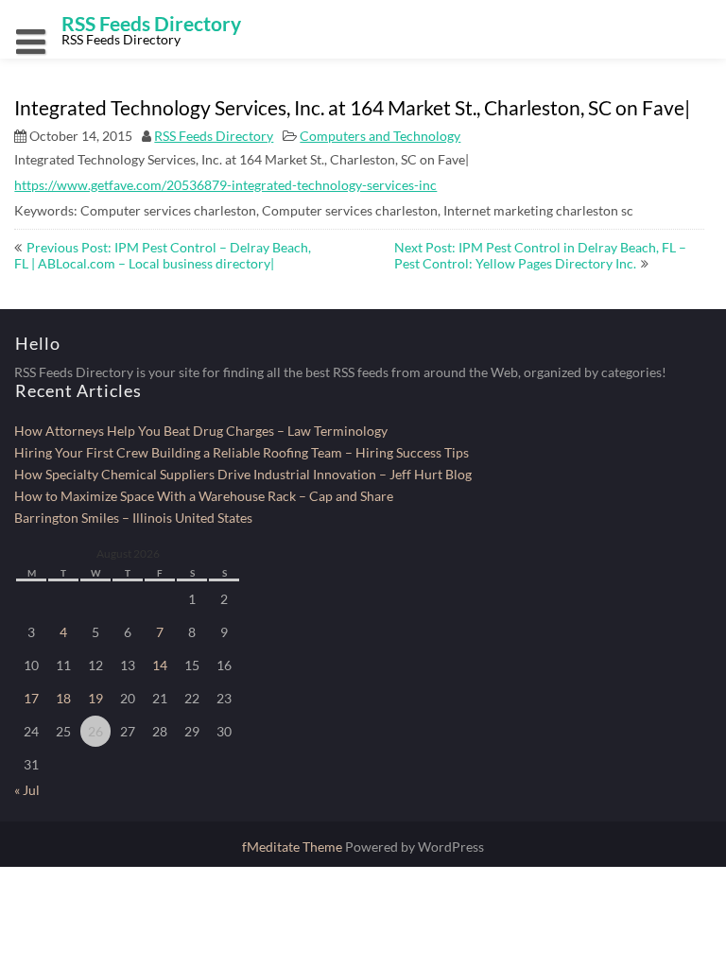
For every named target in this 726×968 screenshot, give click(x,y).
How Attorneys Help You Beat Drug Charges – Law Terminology (201, 431)
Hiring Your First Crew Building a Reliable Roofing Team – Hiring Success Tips (241, 452)
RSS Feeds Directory (213, 136)
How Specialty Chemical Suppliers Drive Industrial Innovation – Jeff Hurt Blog (243, 474)
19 (95, 698)
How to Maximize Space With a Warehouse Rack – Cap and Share (203, 496)
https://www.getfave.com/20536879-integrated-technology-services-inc (225, 185)
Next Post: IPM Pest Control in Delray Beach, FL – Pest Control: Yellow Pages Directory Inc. (540, 255)
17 (31, 698)
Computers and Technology (380, 136)
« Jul (27, 790)
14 (159, 665)
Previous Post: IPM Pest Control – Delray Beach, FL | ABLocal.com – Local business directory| (162, 255)
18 (63, 698)
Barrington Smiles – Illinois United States (133, 518)
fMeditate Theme (293, 846)
